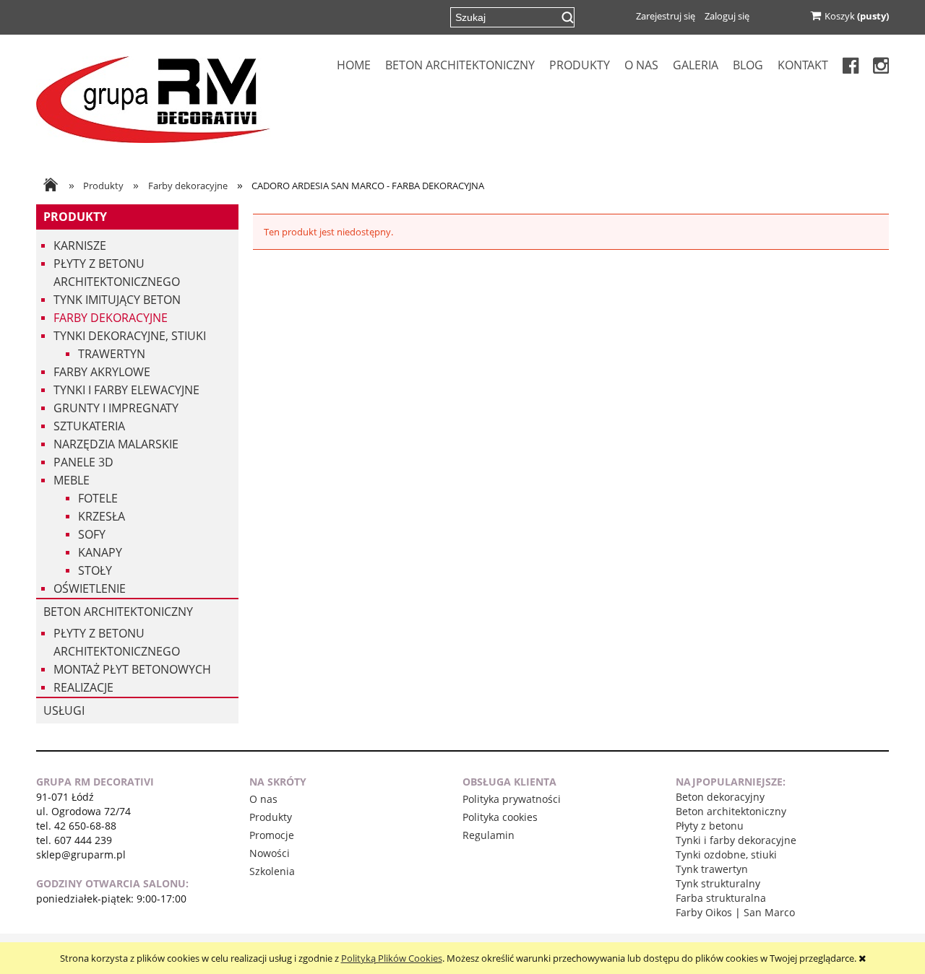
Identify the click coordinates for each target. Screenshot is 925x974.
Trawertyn (111, 354)
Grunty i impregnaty (115, 408)
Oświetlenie (89, 588)
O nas (263, 799)
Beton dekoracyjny (720, 797)
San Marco (769, 912)
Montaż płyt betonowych (132, 669)
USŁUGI (64, 710)
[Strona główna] (153, 98)
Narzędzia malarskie (115, 444)
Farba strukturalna (721, 898)
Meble (71, 480)
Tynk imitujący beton (117, 300)
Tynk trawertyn (712, 869)
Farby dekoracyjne (110, 318)
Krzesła (101, 516)
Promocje (271, 835)
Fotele (98, 498)
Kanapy (100, 552)
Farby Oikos (704, 912)
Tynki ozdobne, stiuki (726, 854)
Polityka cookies (500, 817)
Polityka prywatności (511, 799)
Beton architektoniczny (118, 611)
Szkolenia (272, 871)
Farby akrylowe (101, 372)
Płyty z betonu (710, 825)
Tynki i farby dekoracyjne (736, 840)
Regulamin (488, 835)
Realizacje (83, 687)
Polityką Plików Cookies (391, 958)
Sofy (92, 534)
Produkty (75, 217)
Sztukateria (89, 426)
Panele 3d (83, 462)
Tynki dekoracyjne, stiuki (129, 336)
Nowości (269, 853)
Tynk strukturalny (718, 883)
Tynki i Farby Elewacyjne (126, 390)
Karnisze (79, 245)
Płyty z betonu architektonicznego (116, 273)
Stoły (95, 570)
